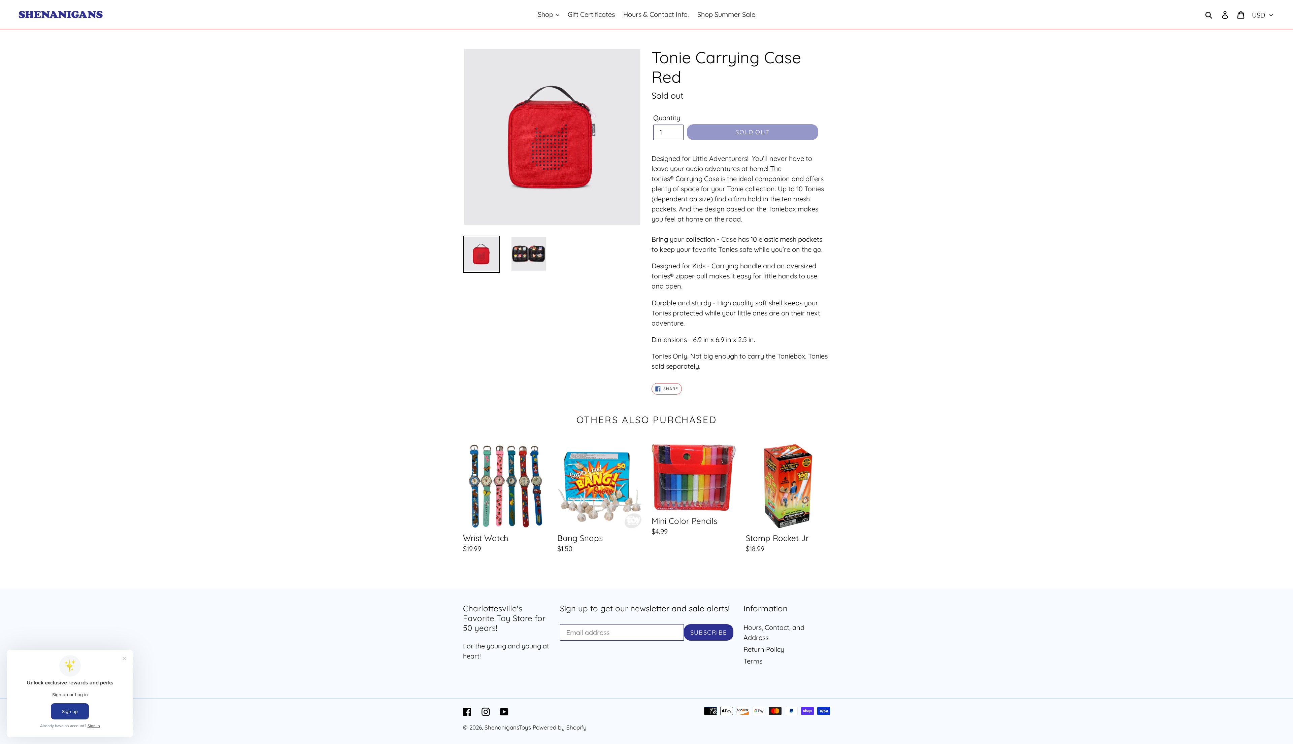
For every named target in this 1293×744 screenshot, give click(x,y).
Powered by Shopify (560, 727)
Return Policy (763, 649)
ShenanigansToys (508, 727)
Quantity (666, 117)
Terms (752, 661)
